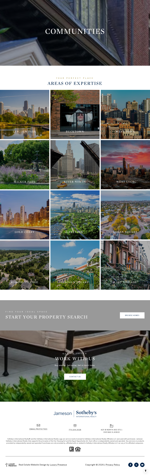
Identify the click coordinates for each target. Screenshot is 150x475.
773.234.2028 (75, 430)
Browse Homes (132, 315)
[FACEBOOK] (130, 465)
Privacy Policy (113, 465)
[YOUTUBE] (142, 465)
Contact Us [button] (75, 377)
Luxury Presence (58, 465)
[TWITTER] (136, 465)
